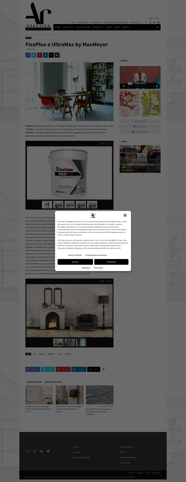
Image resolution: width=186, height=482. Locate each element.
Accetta (75, 262)
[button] (125, 215)
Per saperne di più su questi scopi (96, 255)
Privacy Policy (98, 268)
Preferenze (111, 262)
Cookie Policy (86, 268)
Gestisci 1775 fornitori (75, 255)
